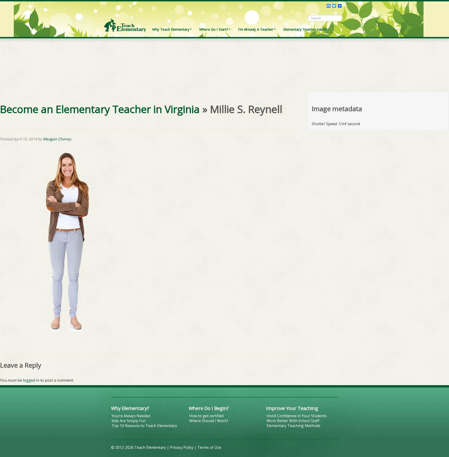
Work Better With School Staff (293, 420)
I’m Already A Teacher (255, 29)
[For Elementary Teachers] (125, 17)
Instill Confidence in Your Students (297, 415)
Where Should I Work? (208, 420)
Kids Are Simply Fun (129, 420)
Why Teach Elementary (170, 29)
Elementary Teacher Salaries (306, 29)
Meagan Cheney (57, 139)
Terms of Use (209, 447)
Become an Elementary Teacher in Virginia (100, 109)
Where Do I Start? (213, 29)
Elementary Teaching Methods (293, 425)
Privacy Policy (181, 447)
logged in (31, 380)
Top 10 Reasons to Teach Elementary (144, 425)
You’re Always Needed (131, 415)
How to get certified (206, 415)
